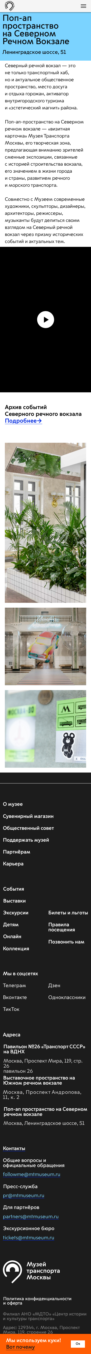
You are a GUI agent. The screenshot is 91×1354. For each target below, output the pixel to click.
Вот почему (20, 1347)
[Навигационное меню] (83, 6)
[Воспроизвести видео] (45, 856)
